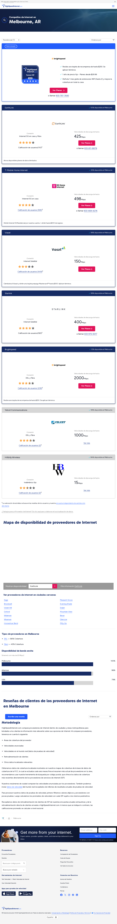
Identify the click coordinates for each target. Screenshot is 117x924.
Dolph (62, 608)
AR (9, 818)
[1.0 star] (21, 440)
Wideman (8, 615)
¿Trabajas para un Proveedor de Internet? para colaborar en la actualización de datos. (37, 512)
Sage (6, 600)
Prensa (62, 891)
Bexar (62, 615)
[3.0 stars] (27, 440)
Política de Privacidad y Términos (80, 913)
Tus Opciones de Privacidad (102, 913)
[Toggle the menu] (113, 6)
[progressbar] (47, 664)
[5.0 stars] (33, 440)
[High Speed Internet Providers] (12, 6)
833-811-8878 (90, 148)
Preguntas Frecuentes (66, 862)
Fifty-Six (63, 623)
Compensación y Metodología (60, 913)
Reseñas (4, 858)
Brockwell (8, 604)
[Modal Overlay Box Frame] (58, 834)
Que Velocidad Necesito (9, 883)
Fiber (6, 644)
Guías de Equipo (65, 858)
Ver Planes (56, 90)
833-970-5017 (90, 334)
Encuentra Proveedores (8, 854)
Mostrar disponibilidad (16, 586)
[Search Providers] (23, 863)
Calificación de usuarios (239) (30, 388)
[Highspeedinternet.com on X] (65, 895)
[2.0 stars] (24, 440)
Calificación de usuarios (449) (30, 271)
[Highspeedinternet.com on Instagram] (69, 895)
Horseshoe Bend (11, 623)
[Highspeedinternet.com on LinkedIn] (77, 895)
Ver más (87, 443)
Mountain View (66, 612)
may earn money (9, 1)
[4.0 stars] (30, 440)
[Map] (58, 557)
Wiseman (7, 619)
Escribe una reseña (16, 717)
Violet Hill (8, 608)
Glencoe (63, 619)
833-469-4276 (90, 210)
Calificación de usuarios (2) (30, 445)
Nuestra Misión (64, 883)
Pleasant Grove (66, 600)
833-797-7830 (62, 95)
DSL (5, 639)
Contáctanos (64, 887)
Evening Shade (66, 604)
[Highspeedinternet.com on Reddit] (73, 895)
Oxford (7, 612)
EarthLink (78, 586)
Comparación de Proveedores (69, 854)
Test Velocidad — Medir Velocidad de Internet (15, 879)
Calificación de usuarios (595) (30, 210)
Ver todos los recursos (66, 866)
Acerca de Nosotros (66, 879)
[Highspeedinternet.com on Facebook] (61, 895)
